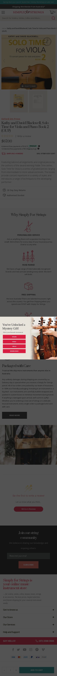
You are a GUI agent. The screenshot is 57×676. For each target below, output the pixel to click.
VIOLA (14, 341)
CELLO (14, 346)
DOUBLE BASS (14, 351)
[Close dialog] (55, 318)
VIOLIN (14, 337)
